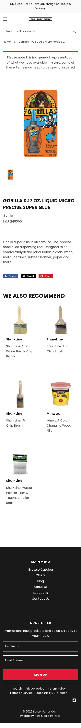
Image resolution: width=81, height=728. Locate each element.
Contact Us (40, 598)
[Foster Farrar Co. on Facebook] (74, 700)
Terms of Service (21, 693)
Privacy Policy (35, 689)
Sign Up (40, 675)
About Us (41, 587)
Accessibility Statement (52, 693)
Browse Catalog (40, 569)
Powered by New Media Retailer (39, 716)
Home (7, 42)
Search (17, 689)
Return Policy (57, 689)
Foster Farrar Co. (44, 711)
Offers (40, 575)
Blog (40, 581)
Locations (40, 592)
